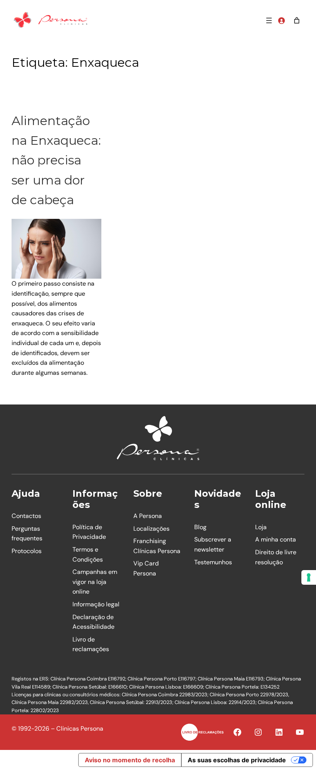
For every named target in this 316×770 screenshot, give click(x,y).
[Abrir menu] (269, 20)
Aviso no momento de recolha (130, 760)
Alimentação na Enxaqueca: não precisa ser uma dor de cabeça (56, 160)
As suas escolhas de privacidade (237, 760)
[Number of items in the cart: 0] (296, 20)
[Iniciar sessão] (281, 20)
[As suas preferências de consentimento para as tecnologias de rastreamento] (308, 577)
